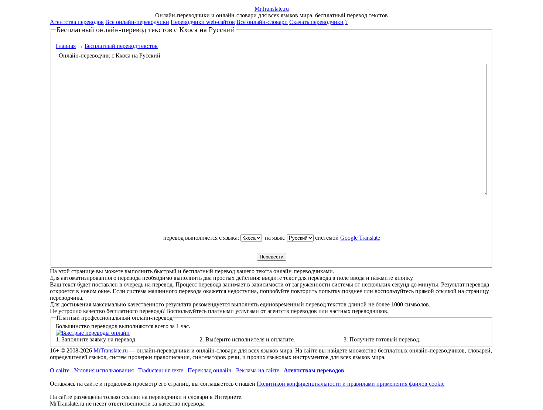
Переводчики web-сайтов (203, 22)
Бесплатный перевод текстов (121, 46)
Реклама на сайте (257, 370)
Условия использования (104, 370)
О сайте (59, 370)
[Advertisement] (271, 217)
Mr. (272, 9)
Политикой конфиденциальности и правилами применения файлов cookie (350, 384)
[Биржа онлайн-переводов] (93, 333)
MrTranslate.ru (110, 350)
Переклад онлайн (210, 370)
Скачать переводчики (316, 22)
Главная (66, 46)
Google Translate (360, 237)
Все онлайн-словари (262, 22)
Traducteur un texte (160, 370)
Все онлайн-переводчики (137, 22)
